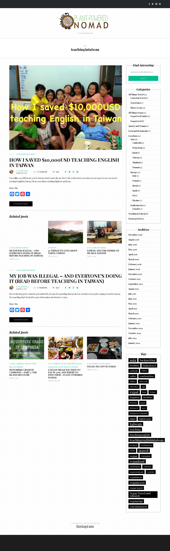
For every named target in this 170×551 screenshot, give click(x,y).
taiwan (136, 424)
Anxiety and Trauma (137, 126)
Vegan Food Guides (139, 116)
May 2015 (132, 303)
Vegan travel (64, 367)
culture (133, 381)
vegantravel (137, 482)
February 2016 (135, 264)
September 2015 (135, 284)
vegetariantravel (138, 506)
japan (143, 403)
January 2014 (134, 343)
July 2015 (132, 294)
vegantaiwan (136, 477)
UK (56, 367)
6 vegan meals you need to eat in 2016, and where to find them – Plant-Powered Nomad (65, 373)
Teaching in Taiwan (26, 154)
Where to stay (136, 108)
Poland (135, 180)
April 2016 (132, 254)
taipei (132, 418)
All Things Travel (135, 94)
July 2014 (132, 338)
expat (134, 392)
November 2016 (135, 235)
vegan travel (136, 487)
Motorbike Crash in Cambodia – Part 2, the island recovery (23, 372)
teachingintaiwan (146, 445)
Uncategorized (16, 367)
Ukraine (135, 200)
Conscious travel (74, 363)
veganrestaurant (136, 472)
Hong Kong (137, 147)
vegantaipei (150, 472)
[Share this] (65, 172)
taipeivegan (145, 418)
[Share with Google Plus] (73, 172)
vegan (133, 456)
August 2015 (133, 289)
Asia (13, 363)
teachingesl (133, 445)
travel (143, 451)
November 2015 (135, 274)
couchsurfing (147, 376)
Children (144, 371)
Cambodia (20, 363)
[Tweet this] (69, 172)
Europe (133, 172)
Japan (107, 363)
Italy (134, 176)
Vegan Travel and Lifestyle (140, 495)
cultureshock (134, 387)
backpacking (147, 360)
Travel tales (30, 363)
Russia (135, 185)
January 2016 (134, 269)
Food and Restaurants (138, 131)
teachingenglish (140, 435)
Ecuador (136, 209)
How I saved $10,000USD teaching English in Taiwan (64, 162)
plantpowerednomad (138, 413)
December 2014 (135, 328)
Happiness (134, 397)
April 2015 (132, 308)
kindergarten (134, 408)
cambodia (134, 371)
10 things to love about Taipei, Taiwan (62, 252)
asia (133, 360)
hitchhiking (147, 397)
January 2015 (134, 323)
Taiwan (53, 248)
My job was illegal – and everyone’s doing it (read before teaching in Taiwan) (26, 253)
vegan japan (147, 467)
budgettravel (149, 365)
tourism (132, 451)
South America (136, 205)
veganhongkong (135, 467)
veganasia (145, 456)
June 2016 (132, 244)
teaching (135, 429)
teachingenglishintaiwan (146, 440)
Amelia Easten (23, 171)
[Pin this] (77, 172)
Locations (132, 136)
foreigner (153, 392)
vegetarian (136, 501)
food (144, 392)
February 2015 (134, 318)
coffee (133, 376)
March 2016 (133, 259)
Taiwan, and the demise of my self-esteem (103, 252)
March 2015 (133, 313)
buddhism (134, 365)
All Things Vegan (57, 363)
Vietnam (74, 367)
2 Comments (42, 171)
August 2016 (133, 239)
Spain (134, 190)
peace (144, 408)
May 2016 (132, 249)
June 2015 (132, 299)
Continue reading (20, 204)
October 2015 (134, 279)
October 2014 (134, 333)
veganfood (137, 461)
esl (143, 386)
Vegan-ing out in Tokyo (101, 366)
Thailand (136, 162)
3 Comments (42, 287)
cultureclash (143, 381)
